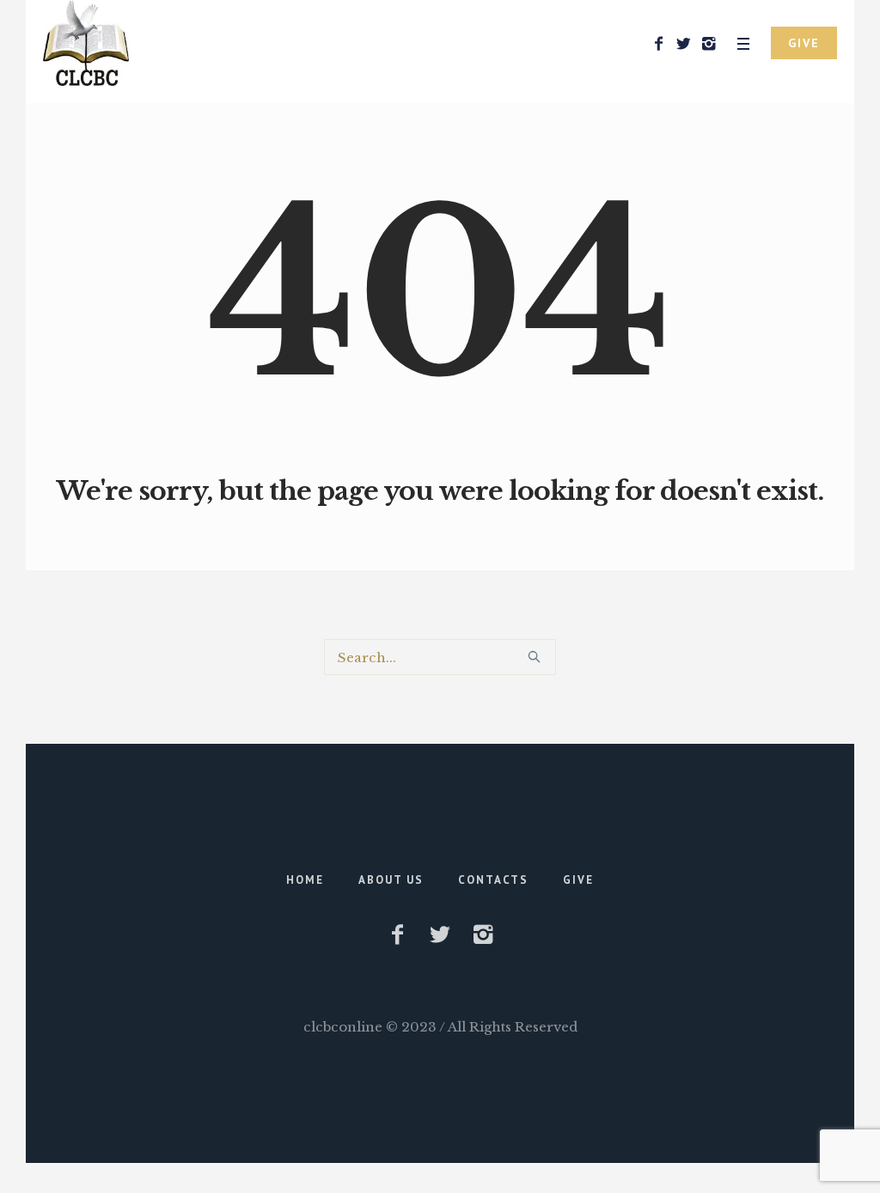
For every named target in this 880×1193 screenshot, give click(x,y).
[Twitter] (683, 43)
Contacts (493, 880)
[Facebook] (658, 43)
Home (305, 880)
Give (578, 880)
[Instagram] (708, 43)
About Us (391, 880)
